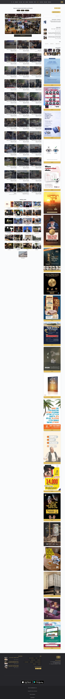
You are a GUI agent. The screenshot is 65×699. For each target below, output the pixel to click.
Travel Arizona (32, 697)
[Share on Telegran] (37, 668)
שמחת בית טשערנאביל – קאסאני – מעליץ (13, 657)
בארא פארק (9, 249)
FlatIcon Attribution (32, 694)
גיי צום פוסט (23, 35)
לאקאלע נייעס (9, 224)
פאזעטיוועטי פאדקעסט (18, 216)
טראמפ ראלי (18, 224)
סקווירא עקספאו (27, 10)
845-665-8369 (59, 661)
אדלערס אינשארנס (37, 224)
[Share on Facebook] (39, 668)
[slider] (22, 32)
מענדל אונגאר (27, 208)
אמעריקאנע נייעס (37, 241)
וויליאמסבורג (18, 249)
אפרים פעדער (27, 216)
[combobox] (52, 16)
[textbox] (52, 16)
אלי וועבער (9, 216)
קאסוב (27, 241)
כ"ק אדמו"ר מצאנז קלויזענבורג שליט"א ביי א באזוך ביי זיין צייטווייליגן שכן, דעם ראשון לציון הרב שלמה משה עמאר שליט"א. (54, 33)
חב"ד (9, 241)
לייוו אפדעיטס (22, 10)
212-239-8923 (53, 661)
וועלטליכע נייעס (27, 224)
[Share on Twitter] (40, 668)
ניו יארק (27, 249)
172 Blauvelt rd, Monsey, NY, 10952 (55, 663)
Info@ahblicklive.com (57, 662)
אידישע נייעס (18, 10)
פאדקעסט (37, 216)
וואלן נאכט (36, 249)
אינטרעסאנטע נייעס (36, 208)
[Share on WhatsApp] (36, 668)
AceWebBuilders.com (33, 687)
